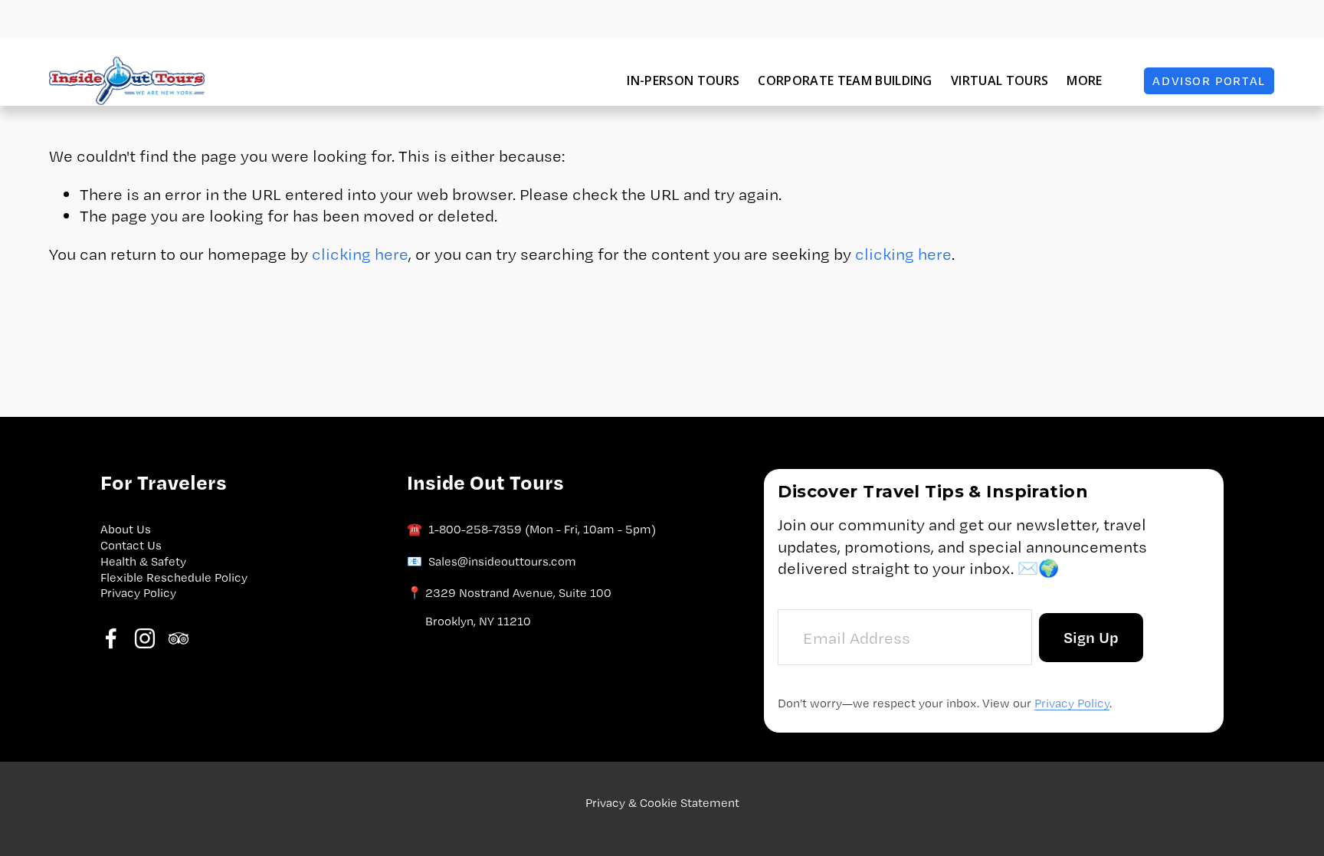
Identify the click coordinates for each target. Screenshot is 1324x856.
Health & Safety (143, 561)
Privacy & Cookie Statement (662, 802)
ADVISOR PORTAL (1208, 81)
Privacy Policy (138, 592)
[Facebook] (111, 638)
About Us (125, 529)
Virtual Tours (999, 80)
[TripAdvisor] (178, 638)
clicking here (360, 254)
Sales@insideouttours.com (502, 561)
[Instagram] (145, 638)
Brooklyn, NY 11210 (478, 621)
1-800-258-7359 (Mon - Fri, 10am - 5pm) (542, 529)
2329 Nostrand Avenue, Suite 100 (518, 592)
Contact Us (131, 545)
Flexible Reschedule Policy (173, 577)
